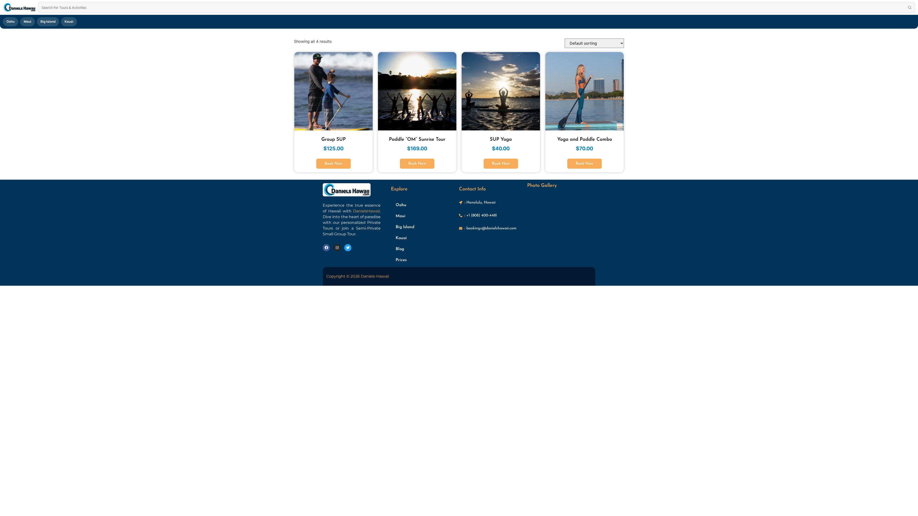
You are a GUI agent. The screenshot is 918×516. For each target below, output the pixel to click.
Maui (27, 21)
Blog (400, 249)
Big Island (47, 21)
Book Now (333, 164)
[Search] (910, 7)
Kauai (69, 21)
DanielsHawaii (366, 211)
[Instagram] (337, 247)
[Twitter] (347, 247)
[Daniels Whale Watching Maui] (19, 7)
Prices (401, 260)
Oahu (10, 21)
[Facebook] (326, 247)
